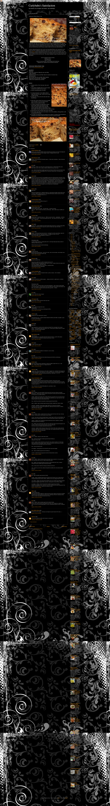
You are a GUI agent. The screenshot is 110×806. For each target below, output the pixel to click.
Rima (33, 349)
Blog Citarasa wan (74, 392)
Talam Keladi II (74, 289)
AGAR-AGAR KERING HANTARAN (77, 394)
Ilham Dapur (73, 544)
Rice (80, 330)
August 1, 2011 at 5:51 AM (36, 358)
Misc (76, 326)
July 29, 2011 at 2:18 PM (36, 172)
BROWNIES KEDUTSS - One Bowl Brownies (77, 772)
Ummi (33, 224)
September (74, 246)
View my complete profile (73, 45)
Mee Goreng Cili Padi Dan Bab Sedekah (77, 382)
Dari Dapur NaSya (74, 569)
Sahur (74, 331)
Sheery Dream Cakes (75, 643)
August (73, 248)
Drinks (76, 319)
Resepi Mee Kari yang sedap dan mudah (77, 610)
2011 (72, 240)
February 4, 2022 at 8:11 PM (37, 519)
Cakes (33, 146)
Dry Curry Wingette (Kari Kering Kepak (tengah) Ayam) (77, 720)
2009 (72, 305)
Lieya (33, 277)
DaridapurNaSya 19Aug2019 (77, 571)
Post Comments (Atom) (38, 528)
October (73, 245)
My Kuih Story (73, 717)
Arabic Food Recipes (75, 447)
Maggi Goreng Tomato (75, 278)
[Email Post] (40, 144)
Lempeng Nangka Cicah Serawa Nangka (77, 359)
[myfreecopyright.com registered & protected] (75, 94)
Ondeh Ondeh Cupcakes (76, 181)
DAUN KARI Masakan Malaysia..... (75, 622)
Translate (78, 17)
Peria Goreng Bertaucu (75, 284)
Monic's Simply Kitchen (75, 556)
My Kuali (72, 406)
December (74, 242)
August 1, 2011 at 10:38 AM (37, 374)
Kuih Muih (78, 323)
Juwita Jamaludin (35, 271)
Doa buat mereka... (76, 408)
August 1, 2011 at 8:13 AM (36, 366)
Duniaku (72, 608)
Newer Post (32, 526)
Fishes (73, 320)
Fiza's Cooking (73, 655)
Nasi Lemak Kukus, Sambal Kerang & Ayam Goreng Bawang (76, 270)
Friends (80, 320)
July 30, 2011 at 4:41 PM (36, 320)
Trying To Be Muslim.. (36, 378)
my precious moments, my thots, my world (75, 704)
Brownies (71, 315)
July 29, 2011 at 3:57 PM (36, 228)
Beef (72, 312)
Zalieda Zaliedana (35, 150)
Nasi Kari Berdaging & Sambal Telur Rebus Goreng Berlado (76, 222)
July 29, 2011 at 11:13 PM (36, 295)
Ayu (32, 165)
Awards (72, 311)
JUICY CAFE (73, 756)
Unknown (33, 369)
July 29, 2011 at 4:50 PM (36, 246)
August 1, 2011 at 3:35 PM (36, 431)
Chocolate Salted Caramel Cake (77, 172)
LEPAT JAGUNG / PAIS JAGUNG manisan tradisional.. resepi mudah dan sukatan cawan (75, 491)
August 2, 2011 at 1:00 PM (36, 506)
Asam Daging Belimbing (75, 253)
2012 (72, 239)
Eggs (80, 319)
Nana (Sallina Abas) (35, 510)
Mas (32, 305)
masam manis (73, 595)
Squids (79, 335)
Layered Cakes (76, 324)
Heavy (70, 323)
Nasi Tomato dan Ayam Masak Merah (77, 422)
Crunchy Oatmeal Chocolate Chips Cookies (77, 559)
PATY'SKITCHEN (74, 690)
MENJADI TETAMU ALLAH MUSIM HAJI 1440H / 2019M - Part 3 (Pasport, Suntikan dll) (77, 532)
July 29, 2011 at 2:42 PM (36, 185)
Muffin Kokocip (74, 283)
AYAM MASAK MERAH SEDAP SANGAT (77, 597)
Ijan (32, 355)
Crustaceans (75, 317)
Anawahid (33, 215)
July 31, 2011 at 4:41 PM (36, 345)
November (74, 243)
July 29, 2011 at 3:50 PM (36, 220)
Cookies (79, 316)
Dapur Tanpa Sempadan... (73, 475)
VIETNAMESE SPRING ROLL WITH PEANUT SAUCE (77, 692)
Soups (80, 334)
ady (32, 249)
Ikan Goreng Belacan (75, 261)
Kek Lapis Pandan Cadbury (77, 518)
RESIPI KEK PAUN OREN (77, 477)
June (73, 294)
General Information (75, 321)
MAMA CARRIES (76, 584)
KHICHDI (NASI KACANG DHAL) (77, 624)
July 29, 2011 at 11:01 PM (36, 289)
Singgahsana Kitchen (75, 502)
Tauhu (75, 336)
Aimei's (33, 51)
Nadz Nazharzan (35, 157)
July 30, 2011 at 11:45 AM (36, 310)
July (72, 249)
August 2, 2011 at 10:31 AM (37, 497)
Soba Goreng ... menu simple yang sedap (77, 706)
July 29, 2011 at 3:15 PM (36, 202)
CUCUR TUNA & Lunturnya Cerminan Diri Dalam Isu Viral (77, 505)
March (73, 298)
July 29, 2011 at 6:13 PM (36, 267)
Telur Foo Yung (74, 290)
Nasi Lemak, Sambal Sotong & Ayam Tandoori (77, 145)
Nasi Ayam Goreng (74, 292)
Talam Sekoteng (77, 135)
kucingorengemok (35, 199)
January (73, 301)
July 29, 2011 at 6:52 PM (36, 274)
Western (71, 339)
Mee (70, 326)
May (72, 295)
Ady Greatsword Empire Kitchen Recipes (75, 635)
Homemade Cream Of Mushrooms (77, 732)
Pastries (79, 327)
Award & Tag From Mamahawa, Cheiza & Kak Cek (75, 281)
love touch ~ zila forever (75, 420)
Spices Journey (74, 782)
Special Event (73, 335)
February (73, 300)
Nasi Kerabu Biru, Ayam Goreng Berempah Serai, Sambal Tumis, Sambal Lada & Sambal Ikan (77, 210)
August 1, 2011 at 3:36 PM (36, 454)
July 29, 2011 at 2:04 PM (36, 161)
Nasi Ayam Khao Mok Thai (77, 435)
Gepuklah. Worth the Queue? (77, 347)
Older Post (64, 526)
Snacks (73, 334)
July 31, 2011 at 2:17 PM (36, 339)
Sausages (79, 332)
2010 (72, 303)
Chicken (71, 316)
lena (32, 292)
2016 (72, 234)
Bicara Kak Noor (74, 667)
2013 (72, 237)
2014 (72, 236)
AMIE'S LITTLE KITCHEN (75, 357)
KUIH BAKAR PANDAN (77, 758)
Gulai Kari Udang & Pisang (76, 266)
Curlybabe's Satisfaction (42, 5)
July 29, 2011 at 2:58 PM (36, 196)
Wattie (33, 491)
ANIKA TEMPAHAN (77, 784)
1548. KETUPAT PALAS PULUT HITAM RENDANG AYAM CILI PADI (77, 375)
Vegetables (72, 338)
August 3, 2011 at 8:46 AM (36, 513)
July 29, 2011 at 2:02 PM (36, 154)
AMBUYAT (77, 656)
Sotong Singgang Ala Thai (77, 463)
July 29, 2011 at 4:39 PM (36, 236)
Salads (80, 331)
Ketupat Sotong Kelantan (77, 745)
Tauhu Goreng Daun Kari (75, 254)
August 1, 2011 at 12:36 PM (37, 387)
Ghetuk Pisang (77, 678)
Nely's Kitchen (34, 334)
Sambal (73, 332)
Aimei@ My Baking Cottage (38, 67)
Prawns (75, 328)
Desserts (71, 319)
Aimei (33, 342)
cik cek (33, 231)
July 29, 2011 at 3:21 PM (36, 212)
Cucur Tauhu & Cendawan (76, 268)
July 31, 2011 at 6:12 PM (36, 352)
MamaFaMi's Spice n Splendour (74, 582)
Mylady (33, 188)
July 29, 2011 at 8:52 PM (36, 280)
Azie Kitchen (73, 380)
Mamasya (33, 258)
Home (48, 526)
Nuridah (33, 362)
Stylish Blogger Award (75, 273)
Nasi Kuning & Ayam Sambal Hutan (76, 154)
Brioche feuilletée (76, 637)
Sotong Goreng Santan (75, 286)
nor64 (33, 323)
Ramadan (72, 330)
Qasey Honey (73, 487)
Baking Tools (78, 311)
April (72, 297)
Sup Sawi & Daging (74, 262)
